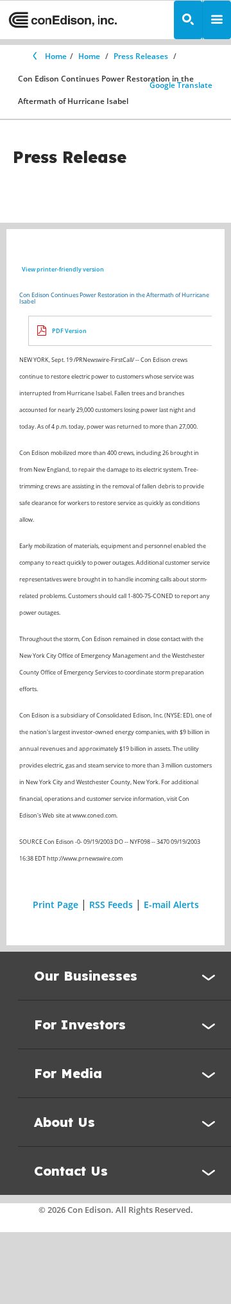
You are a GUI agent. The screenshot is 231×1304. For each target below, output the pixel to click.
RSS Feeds (111, 904)
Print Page (55, 904)
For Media (68, 1073)
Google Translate (181, 85)
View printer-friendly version (63, 269)
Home (56, 56)
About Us (64, 1122)
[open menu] (217, 20)
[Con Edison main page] (63, 20)
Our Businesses (85, 976)
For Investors (80, 1025)
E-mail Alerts (171, 904)
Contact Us (71, 1171)
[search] (188, 20)
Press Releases (141, 56)
